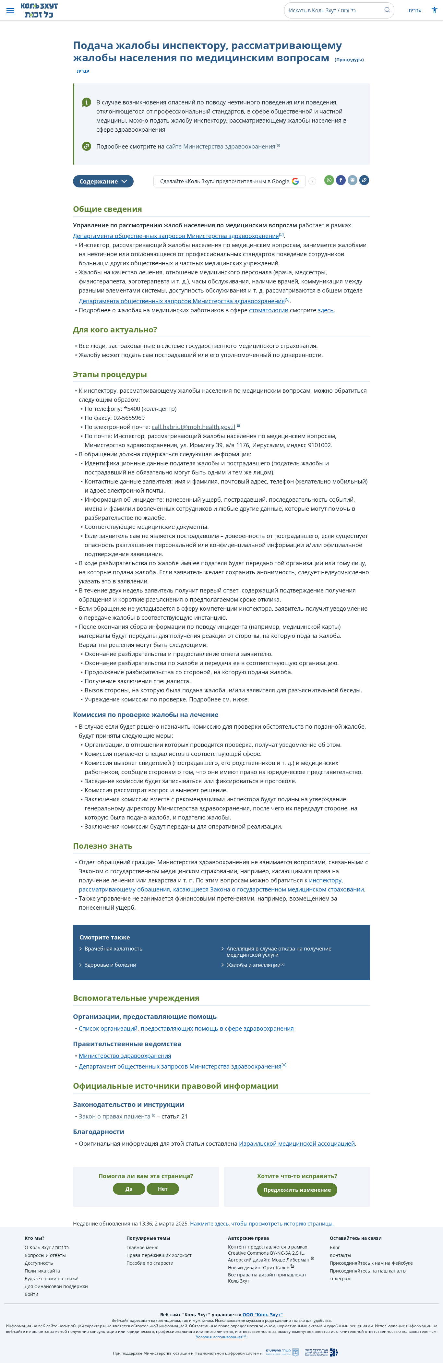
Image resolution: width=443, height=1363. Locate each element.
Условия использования (219, 1337)
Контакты (340, 1255)
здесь (326, 310)
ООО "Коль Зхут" (263, 1314)
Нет (163, 1188)
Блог (335, 1247)
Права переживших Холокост (159, 1255)
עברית (415, 10)
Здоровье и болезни (110, 964)
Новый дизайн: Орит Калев (258, 1267)
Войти (31, 1294)
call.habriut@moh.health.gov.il (193, 427)
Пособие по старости (150, 1263)
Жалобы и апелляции (254, 965)
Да (129, 1188)
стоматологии (268, 310)
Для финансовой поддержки (56, 1286)
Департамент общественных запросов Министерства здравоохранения (180, 1066)
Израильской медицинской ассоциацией (297, 1143)
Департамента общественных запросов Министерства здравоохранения (176, 236)
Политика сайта (42, 1271)
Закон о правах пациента (114, 1116)
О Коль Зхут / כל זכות (47, 1247)
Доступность (39, 1263)
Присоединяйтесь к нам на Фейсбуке (371, 1263)
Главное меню (142, 1247)
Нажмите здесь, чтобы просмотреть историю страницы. (262, 1223)
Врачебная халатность (113, 948)
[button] (10, 10)
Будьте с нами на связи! (51, 1278)
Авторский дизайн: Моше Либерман (268, 1260)
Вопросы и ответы (45, 1255)
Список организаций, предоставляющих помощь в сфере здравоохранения (186, 1028)
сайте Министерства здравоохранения (220, 146)
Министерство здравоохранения (125, 1055)
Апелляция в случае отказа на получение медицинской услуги (279, 951)
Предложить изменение (297, 1189)
